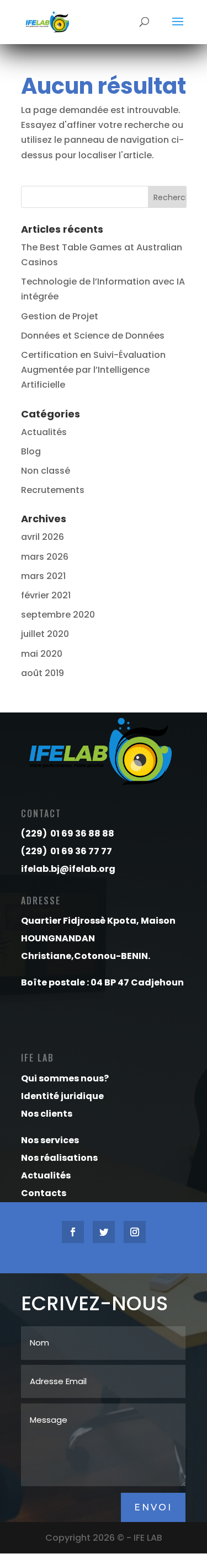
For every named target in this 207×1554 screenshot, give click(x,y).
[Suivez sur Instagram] (135, 1232)
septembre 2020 (58, 614)
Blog (31, 451)
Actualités (44, 432)
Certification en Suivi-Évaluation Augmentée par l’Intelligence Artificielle (93, 370)
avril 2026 (42, 536)
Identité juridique (62, 1096)
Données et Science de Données (92, 335)
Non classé (45, 470)
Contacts (43, 1193)
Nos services (50, 1140)
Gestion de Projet (59, 316)
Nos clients (46, 1113)
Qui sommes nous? (65, 1078)
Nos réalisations (59, 1157)
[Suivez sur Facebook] (73, 1232)
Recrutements (52, 490)
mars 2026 (44, 556)
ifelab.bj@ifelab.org (68, 868)
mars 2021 (43, 576)
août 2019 (42, 673)
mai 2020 (41, 653)
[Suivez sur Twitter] (104, 1232)
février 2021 (46, 595)
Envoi (153, 1507)
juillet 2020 (45, 634)
